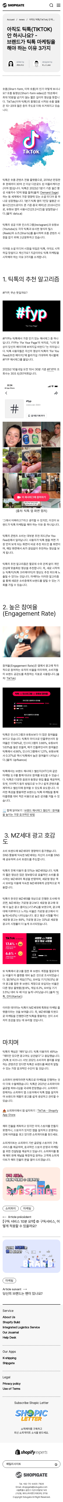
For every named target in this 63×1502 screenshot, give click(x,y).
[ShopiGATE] (26, 5)
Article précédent (19, 1217)
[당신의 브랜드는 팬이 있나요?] (31, 1256)
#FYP (50, 369)
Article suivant (12, 1289)
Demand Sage (49, 192)
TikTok (10, 678)
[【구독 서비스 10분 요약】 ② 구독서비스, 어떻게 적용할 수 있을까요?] (31, 1184)
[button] (51, 5)
